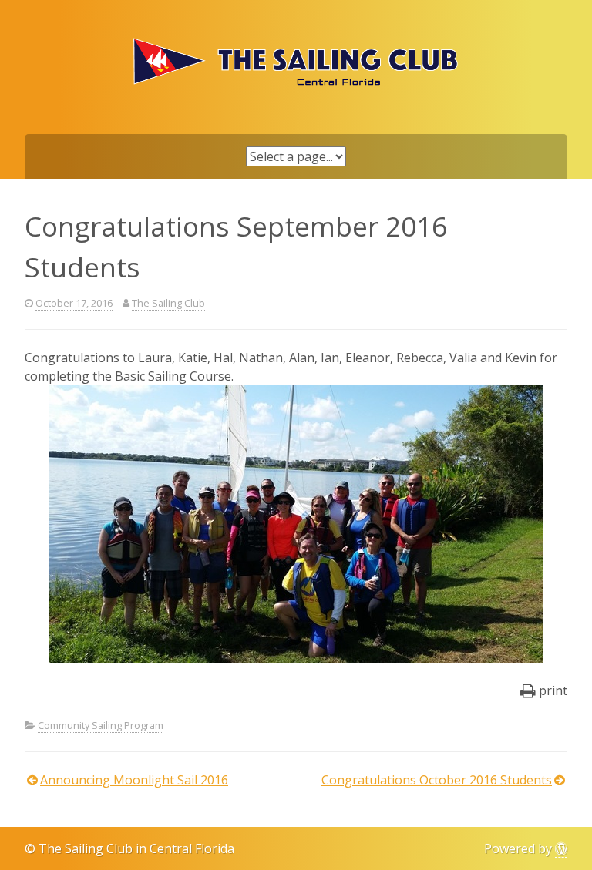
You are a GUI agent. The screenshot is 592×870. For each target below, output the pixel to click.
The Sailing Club (168, 303)
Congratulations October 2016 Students (436, 779)
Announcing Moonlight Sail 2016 (134, 779)
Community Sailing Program (100, 725)
